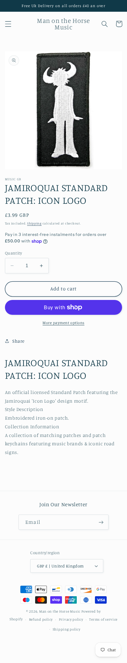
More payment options (63, 322)
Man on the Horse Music (60, 611)
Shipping (34, 223)
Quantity (13, 252)
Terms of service (103, 619)
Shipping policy (66, 629)
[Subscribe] (101, 522)
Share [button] (18, 341)
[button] (8, 24)
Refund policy (41, 619)
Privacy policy (71, 619)
